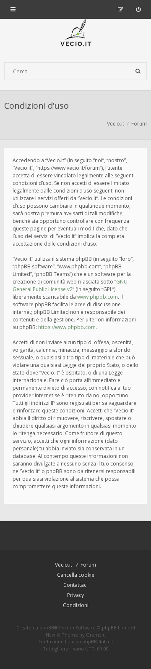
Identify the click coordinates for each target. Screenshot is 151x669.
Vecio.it (63, 564)
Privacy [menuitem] (75, 595)
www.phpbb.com (97, 296)
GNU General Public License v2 (70, 285)
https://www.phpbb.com (67, 327)
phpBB (46, 627)
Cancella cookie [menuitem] (75, 574)
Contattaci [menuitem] (75, 585)
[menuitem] (138, 9)
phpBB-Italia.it (97, 641)
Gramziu (96, 635)
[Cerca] (138, 71)
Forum (88, 564)
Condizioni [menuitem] (76, 605)
